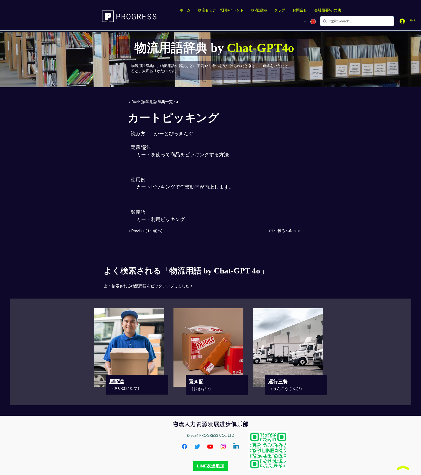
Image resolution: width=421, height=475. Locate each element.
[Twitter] (197, 446)
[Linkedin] (236, 446)
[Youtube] (210, 446)
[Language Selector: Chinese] (309, 21)
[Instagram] (223, 446)
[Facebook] (184, 446)
